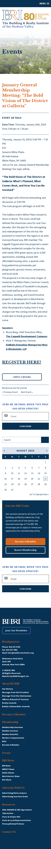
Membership (10, 722)
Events (6, 752)
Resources (8, 804)
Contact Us (9, 831)
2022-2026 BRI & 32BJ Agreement (17, 809)
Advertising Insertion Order (15, 796)
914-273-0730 (14, 647)
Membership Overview (12, 727)
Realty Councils (9, 703)
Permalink (22, 387)
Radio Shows (8, 772)
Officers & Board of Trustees (15, 699)
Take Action (7, 813)
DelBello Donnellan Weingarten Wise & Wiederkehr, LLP (26, 347)
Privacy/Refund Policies (13, 824)
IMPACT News (8, 769)
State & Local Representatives (16, 820)
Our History (7, 689)
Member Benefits (10, 734)
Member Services (10, 731)
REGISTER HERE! (21, 362)
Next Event (26, 392)
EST (4, 147)
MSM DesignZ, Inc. (21, 676)
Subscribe (25, 426)
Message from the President (15, 692)
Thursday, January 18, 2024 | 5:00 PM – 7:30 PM (25, 141)
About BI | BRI (11, 683)
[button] (25, 3)
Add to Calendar (22, 377)
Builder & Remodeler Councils (16, 706)
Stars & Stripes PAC (11, 817)
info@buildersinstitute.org (21, 653)
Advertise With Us (13, 787)
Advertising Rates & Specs (14, 793)
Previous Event (11, 392)
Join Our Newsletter (16, 630)
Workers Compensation (13, 738)
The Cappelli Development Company (26, 336)
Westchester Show (11, 776)
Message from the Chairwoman (16, 696)
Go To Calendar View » (39, 494)
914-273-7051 (11, 650)
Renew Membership (25, 550)
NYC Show (6, 779)
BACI (4, 741)
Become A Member (25, 541)
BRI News (8, 760)
